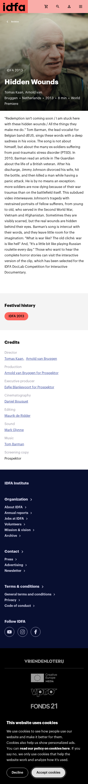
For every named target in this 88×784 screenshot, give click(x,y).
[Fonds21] (44, 706)
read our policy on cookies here (45, 748)
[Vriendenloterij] (44, 661)
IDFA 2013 (16, 316)
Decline (17, 772)
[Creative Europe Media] (44, 677)
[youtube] (9, 632)
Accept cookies (48, 772)
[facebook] (36, 632)
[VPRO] (44, 693)
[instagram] (22, 632)
